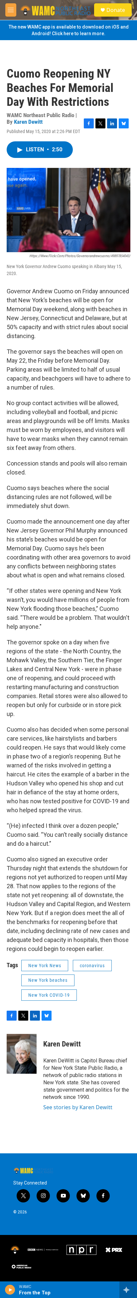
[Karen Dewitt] (22, 1054)
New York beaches (48, 980)
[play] (10, 1289)
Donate (115, 10)
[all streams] (128, 1289)
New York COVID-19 (49, 995)
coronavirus (92, 965)
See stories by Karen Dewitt (77, 1107)
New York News (44, 965)
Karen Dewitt (28, 121)
